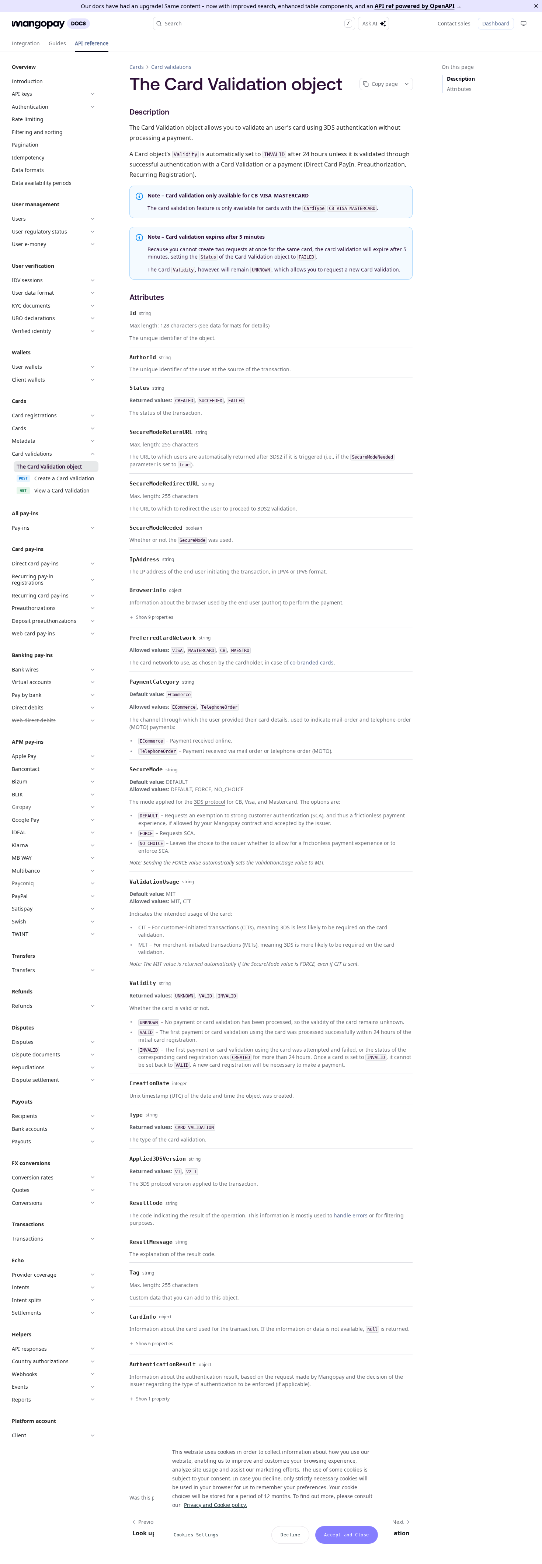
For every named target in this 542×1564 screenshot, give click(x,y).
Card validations (171, 66)
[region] (273, 1492)
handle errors (351, 1215)
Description (461, 78)
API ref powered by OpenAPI (415, 6)
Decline (290, 1534)
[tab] (25, 43)
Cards (136, 66)
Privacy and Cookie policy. (215, 1504)
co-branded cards (312, 662)
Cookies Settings (196, 1534)
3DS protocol (209, 801)
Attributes (459, 88)
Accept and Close (346, 1534)
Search (257, 23)
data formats (226, 325)
